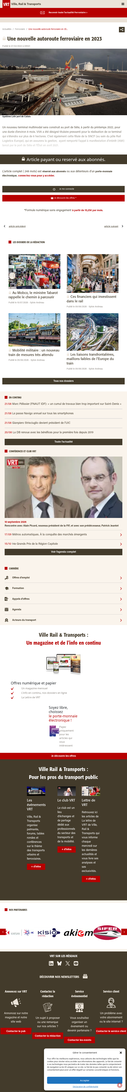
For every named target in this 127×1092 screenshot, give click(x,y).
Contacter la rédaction (48, 1036)
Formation (18, 588)
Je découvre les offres (63, 756)
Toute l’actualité (64, 442)
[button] (120, 1052)
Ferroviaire (20, 29)
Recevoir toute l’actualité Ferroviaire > (68, 13)
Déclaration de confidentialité (85, 1086)
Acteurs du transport (24, 620)
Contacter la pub (16, 1031)
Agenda (16, 609)
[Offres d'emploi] (121, 578)
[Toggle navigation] (123, 4)
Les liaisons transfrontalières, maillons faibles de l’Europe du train (90, 359)
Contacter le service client (111, 1031)
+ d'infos (36, 867)
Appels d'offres (20, 599)
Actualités (6, 29)
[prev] (3, 932)
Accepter (84, 1080)
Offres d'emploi (21, 578)
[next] (124, 932)
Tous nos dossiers (63, 381)
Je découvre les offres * (65, 198)
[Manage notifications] (119, 1085)
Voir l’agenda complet (63, 552)
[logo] (19, 933)
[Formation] (121, 588)
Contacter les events (79, 1040)
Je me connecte (66, 189)
